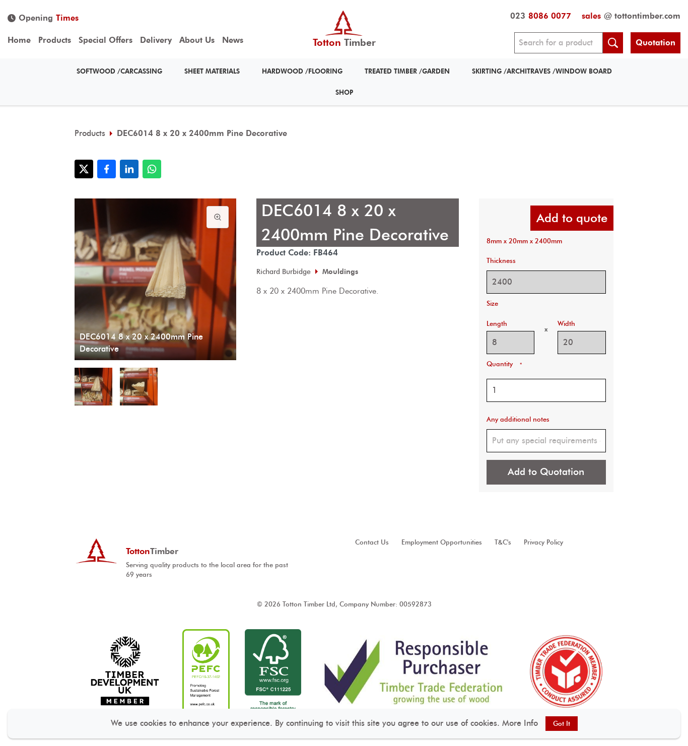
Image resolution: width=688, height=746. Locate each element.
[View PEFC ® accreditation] (206, 671)
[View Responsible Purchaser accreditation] (413, 671)
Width (566, 323)
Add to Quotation (546, 472)
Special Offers (105, 40)
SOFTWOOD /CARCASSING (119, 71)
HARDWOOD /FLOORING (302, 71)
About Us (197, 40)
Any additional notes (518, 419)
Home (19, 40)
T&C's (503, 542)
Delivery (156, 40)
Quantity (504, 364)
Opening (49, 18)
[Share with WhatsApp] (152, 169)
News (232, 40)
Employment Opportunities (441, 542)
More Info (520, 723)
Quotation (655, 42)
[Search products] (613, 42)
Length (497, 323)
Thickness (501, 260)
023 (540, 16)
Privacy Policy (543, 542)
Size (492, 303)
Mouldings (340, 271)
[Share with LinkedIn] (129, 169)
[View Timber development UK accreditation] (124, 671)
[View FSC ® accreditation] (273, 671)
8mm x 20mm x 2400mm (524, 241)
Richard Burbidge (283, 271)
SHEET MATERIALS (212, 71)
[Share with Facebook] (106, 169)
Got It (561, 723)
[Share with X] (84, 169)
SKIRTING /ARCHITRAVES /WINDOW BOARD (542, 71)
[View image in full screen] (218, 217)
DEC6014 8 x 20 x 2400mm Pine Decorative (202, 133)
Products (54, 40)
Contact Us (372, 542)
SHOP (344, 92)
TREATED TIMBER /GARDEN (407, 71)
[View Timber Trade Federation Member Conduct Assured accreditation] (566, 671)
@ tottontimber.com (631, 16)
